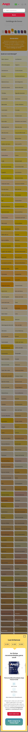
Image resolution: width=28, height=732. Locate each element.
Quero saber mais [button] (14, 714)
